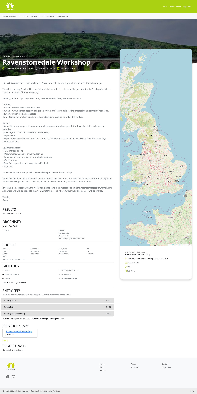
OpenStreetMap (180, 245)
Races (165, 7)
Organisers (187, 7)
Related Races (62, 16)
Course (21, 16)
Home (102, 364)
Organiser (13, 16)
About (178, 7)
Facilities (29, 16)
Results (172, 7)
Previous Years (49, 16)
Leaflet (172, 245)
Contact (165, 364)
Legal (192, 391)
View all (5, 340)
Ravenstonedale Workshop (19, 331)
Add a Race (135, 367)
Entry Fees (38, 16)
